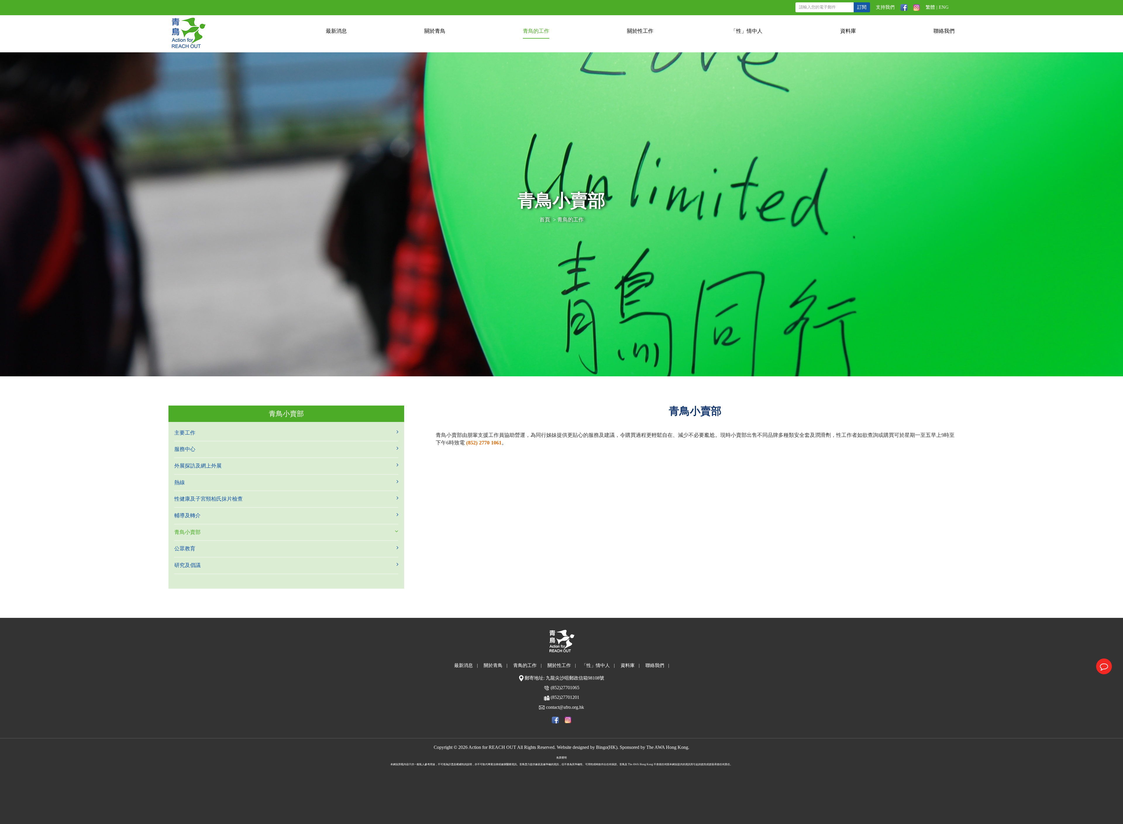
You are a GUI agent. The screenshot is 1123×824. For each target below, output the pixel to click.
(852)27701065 (565, 687)
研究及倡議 (187, 565)
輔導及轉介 (187, 515)
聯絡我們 (944, 31)
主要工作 (184, 433)
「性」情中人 (746, 31)
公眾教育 (184, 548)
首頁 (545, 220)
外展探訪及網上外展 (198, 466)
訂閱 (862, 7)
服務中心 (184, 449)
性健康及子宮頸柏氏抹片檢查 (208, 499)
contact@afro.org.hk (565, 707)
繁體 (930, 7)
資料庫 (848, 31)
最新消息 (336, 31)
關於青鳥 (434, 31)
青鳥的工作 (536, 31)
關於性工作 (640, 31)
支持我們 (885, 7)
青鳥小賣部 (187, 532)
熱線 (179, 482)
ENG (944, 7)
